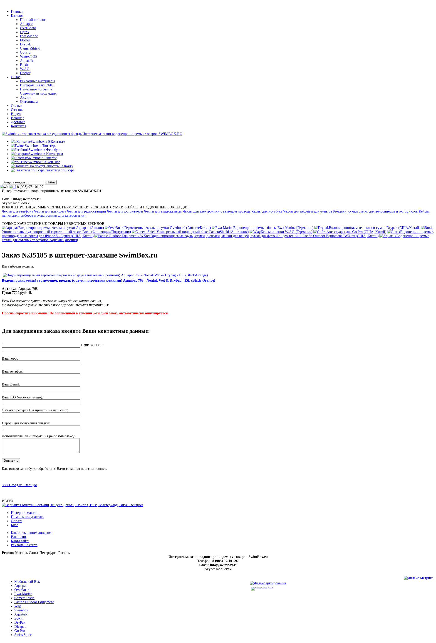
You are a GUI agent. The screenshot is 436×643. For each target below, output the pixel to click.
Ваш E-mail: (11, 384)
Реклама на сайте (24, 545)
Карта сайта (20, 541)
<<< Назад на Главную (19, 485)
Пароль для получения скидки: (26, 423)
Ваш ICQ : (22, 397)
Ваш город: (10, 358)
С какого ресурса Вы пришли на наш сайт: (35, 410)
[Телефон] (12, 187)
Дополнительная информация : (38, 436)
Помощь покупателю (27, 517)
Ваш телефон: (12, 371)
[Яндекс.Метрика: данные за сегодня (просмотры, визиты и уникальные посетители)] (419, 578)
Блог (14, 525)
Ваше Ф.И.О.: (91, 345)
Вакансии (18, 537)
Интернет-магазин (25, 513)
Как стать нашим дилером (31, 533)
